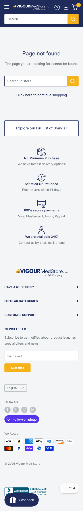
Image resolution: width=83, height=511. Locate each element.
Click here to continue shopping (41, 95)
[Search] (73, 19)
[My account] (57, 7)
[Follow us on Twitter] (16, 410)
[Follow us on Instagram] (24, 410)
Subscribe (17, 367)
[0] (75, 7)
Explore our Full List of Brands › (41, 128)
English (12, 388)
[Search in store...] (73, 81)
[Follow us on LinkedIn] (33, 410)
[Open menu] (6, 7)
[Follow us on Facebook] (7, 410)
